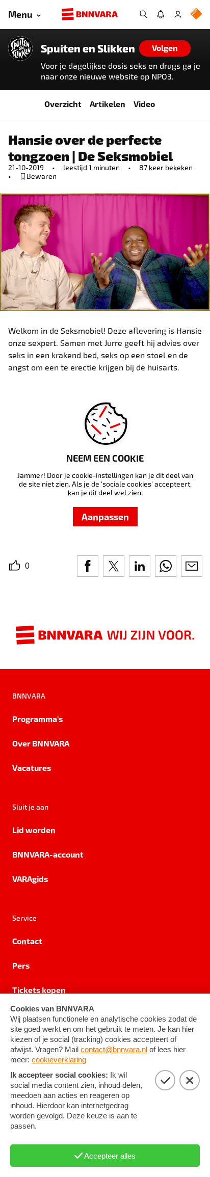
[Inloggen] (177, 14)
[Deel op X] (113, 566)
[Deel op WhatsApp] (165, 566)
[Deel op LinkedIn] (139, 566)
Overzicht (63, 104)
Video (144, 104)
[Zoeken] (143, 14)
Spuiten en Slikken (88, 48)
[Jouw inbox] (160, 14)
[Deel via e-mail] (191, 566)
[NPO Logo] (196, 14)
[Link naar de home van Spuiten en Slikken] (20, 48)
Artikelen (107, 104)
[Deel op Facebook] (87, 566)
